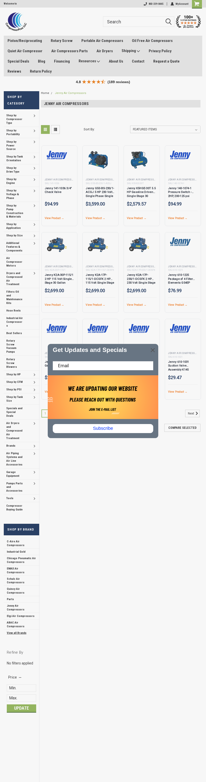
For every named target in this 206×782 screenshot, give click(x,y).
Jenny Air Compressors (15, 607)
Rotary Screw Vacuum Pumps (11, 346)
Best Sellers (14, 333)
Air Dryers (104, 51)
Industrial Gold (16, 551)
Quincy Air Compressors (15, 590)
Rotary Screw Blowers (11, 363)
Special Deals (18, 61)
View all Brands (16, 633)
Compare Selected (182, 428)
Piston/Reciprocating (25, 40)
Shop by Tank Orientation (14, 158)
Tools (9, 498)
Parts (10, 599)
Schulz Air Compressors (15, 580)
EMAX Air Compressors (15, 570)
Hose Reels (13, 310)
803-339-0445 (156, 4)
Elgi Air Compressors (20, 616)
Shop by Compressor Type (14, 119)
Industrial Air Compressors (14, 321)
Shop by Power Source (11, 145)
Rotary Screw (62, 40)
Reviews (14, 71)
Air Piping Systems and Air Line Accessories (14, 458)
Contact (138, 61)
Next (191, 413)
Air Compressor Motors (14, 261)
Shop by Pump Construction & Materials (14, 211)
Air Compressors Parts (69, 51)
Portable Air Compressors (102, 40)
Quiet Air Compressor (25, 51)
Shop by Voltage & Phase (12, 194)
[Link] (16, 22)
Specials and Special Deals (14, 412)
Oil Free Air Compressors (152, 40)
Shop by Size (14, 235)
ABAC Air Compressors (15, 624)
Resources (88, 61)
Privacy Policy (160, 51)
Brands (10, 445)
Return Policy (41, 71)
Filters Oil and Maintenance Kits (14, 297)
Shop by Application (13, 226)
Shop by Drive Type (12, 169)
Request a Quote (166, 61)
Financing (62, 61)
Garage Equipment (12, 474)
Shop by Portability (13, 132)
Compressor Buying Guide (14, 507)
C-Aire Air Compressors (15, 543)
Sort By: (89, 129)
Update (21, 708)
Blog (41, 61)
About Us (116, 61)
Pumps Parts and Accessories (14, 487)
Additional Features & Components (14, 246)
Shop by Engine (11, 181)
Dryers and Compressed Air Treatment (14, 278)
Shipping (129, 50)
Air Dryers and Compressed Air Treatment (14, 430)
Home (45, 93)
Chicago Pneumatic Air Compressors (21, 560)
